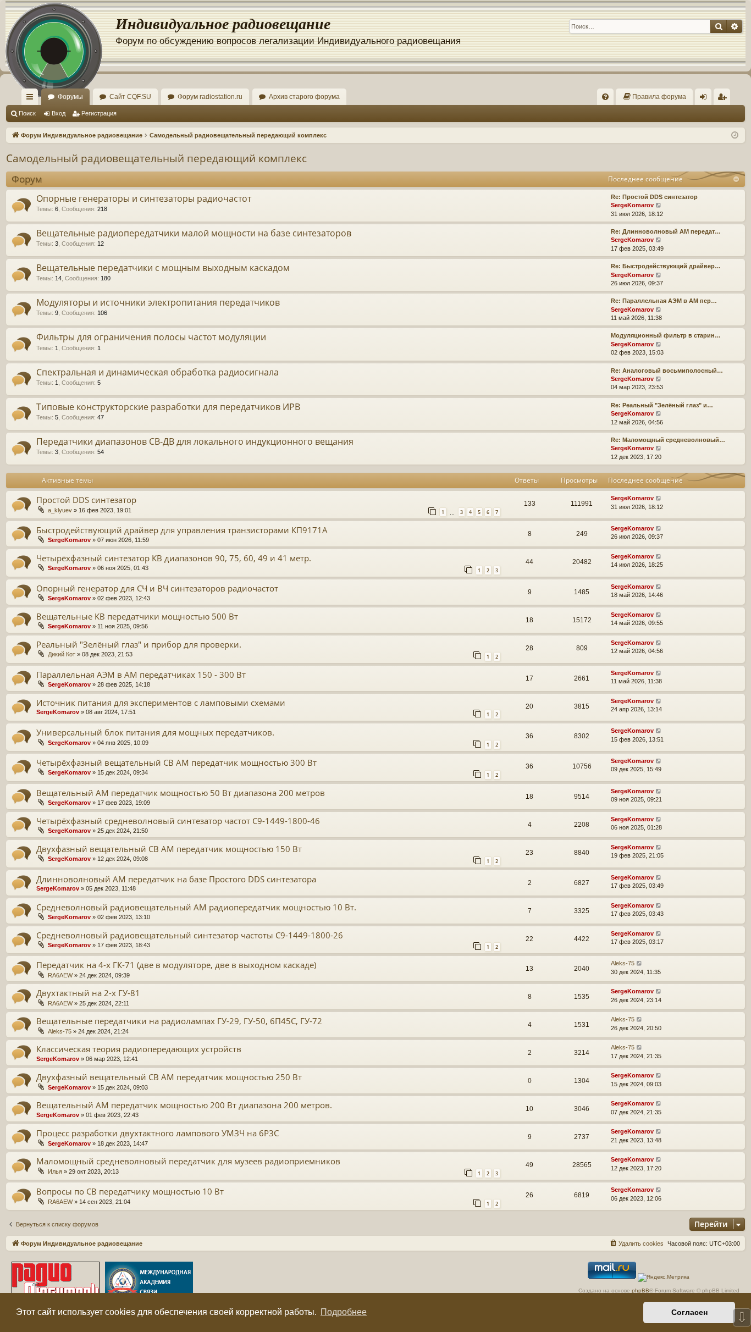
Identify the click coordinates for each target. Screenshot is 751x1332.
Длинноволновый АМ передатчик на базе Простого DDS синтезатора (176, 879)
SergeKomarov (632, 205)
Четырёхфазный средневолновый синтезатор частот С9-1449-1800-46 (178, 820)
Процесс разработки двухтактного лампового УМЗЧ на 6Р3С (157, 1132)
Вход (58, 113)
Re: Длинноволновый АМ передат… (666, 231)
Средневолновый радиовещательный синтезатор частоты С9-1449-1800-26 (189, 935)
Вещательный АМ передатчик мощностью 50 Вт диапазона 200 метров (180, 792)
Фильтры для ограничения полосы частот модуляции (151, 337)
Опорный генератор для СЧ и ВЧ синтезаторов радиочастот (157, 588)
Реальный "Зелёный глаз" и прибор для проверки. (138, 644)
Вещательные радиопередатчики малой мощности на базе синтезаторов (193, 233)
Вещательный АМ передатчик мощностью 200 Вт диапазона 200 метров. (184, 1104)
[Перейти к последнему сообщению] (658, 498)
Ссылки (32, 99)
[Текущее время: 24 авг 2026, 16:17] (734, 135)
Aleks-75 (622, 963)
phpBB (640, 1290)
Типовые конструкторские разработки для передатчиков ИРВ (168, 407)
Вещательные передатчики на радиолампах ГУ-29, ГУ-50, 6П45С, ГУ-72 (179, 1020)
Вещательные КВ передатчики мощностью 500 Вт (137, 616)
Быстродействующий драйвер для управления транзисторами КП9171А (182, 529)
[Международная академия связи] (149, 1283)
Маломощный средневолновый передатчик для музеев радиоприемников (188, 1161)
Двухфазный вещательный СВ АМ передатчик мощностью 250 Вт (169, 1076)
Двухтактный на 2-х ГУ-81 (88, 992)
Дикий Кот (61, 654)
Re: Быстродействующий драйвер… (666, 266)
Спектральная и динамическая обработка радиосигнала (157, 372)
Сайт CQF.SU (130, 97)
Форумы (70, 97)
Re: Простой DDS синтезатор (654, 197)
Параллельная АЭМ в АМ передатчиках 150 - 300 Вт (141, 674)
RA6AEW (60, 975)
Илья (55, 1171)
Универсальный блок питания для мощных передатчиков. (155, 732)
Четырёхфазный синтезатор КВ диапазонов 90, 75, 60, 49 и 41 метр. (173, 557)
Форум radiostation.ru (210, 97)
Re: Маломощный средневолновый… (668, 439)
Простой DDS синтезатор (86, 499)
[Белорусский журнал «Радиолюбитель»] (56, 1283)
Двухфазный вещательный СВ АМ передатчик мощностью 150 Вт (169, 848)
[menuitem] (605, 97)
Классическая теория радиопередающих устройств (138, 1048)
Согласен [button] (689, 1312)
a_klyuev (60, 510)
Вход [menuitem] (705, 99)
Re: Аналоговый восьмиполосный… (667, 370)
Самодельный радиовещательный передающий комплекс (156, 158)
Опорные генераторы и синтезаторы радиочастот (143, 198)
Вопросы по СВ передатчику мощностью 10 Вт (130, 1191)
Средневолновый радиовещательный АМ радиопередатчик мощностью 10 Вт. (196, 907)
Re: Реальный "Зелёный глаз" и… (662, 405)
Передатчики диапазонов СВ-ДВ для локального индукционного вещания (195, 441)
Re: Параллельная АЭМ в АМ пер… (664, 300)
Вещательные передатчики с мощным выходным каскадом (163, 268)
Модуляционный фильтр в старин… (666, 335)
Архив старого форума (304, 97)
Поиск (27, 113)
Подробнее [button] (344, 1312)
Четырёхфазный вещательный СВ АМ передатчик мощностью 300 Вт (176, 762)
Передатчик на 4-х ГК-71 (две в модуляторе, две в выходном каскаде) (176, 964)
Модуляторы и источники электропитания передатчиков (158, 302)
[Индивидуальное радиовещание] (60, 33)
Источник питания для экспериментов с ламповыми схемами (160, 702)
